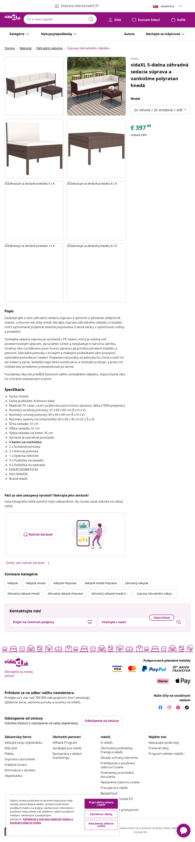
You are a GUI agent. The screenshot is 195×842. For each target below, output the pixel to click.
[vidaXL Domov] (13, 17)
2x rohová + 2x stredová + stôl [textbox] (158, 110)
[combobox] (60, 19)
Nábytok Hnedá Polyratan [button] (101, 583)
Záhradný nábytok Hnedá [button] (23, 593)
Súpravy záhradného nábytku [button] (155, 593)
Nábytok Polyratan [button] (65, 583)
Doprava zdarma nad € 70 (79, 6)
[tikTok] (187, 707)
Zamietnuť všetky (101, 814)
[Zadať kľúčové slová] (91, 19)
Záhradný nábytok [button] (136, 583)
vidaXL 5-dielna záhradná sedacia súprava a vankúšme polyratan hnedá (160, 75)
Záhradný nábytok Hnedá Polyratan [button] (111, 593)
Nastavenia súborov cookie (120, 782)
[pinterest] (178, 707)
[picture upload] (89, 534)
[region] (62, 815)
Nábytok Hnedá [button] (36, 583)
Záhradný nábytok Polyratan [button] (65, 593)
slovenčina (167, 6)
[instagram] (169, 707)
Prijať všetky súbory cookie (101, 804)
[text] (141, 128)
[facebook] (160, 707)
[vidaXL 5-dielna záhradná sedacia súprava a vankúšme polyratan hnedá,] (34, 86)
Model (135, 99)
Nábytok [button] (12, 583)
